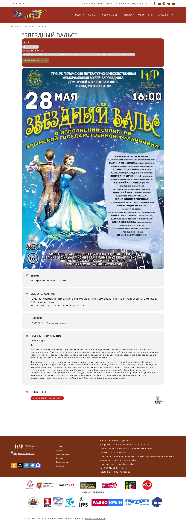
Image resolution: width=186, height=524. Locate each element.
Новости (59, 458)
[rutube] (159, 3)
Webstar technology (95, 518)
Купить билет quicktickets (47, 398)
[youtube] (173, 3)
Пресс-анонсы (62, 462)
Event (24, 26)
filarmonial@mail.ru (120, 452)
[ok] (154, 3)
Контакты (60, 466)
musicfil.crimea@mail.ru (125, 460)
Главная (15, 26)
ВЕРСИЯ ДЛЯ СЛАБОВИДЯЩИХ (100, 3)
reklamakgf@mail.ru (125, 464)
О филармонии (62, 454)
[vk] (168, 3)
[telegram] (163, 3)
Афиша (59, 450)
